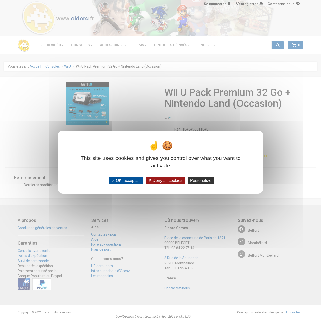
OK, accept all (128, 180)
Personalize (200, 180)
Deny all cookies (167, 180)
